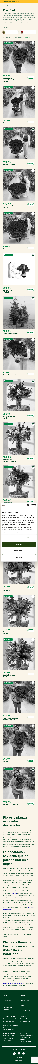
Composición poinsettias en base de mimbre (10, 79)
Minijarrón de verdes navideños (10, 589)
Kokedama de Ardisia (10, 804)
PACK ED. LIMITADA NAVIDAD (9, 291)
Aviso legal (19, 1057)
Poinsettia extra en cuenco (9, 206)
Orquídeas (22, 1005)
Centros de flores (7, 1000)
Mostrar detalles (26, 538)
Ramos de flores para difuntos (10, 1025)
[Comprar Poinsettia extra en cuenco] (19, 185)
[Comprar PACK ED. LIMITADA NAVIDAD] (19, 269)
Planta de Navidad (9, 375)
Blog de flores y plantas (8, 1035)
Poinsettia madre (9, 164)
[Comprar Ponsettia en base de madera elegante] (19, 697)
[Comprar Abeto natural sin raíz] (19, 312)
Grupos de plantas (24, 1000)
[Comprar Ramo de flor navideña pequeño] (19, 438)
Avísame (30, 77)
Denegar (19, 557)
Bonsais (22, 1008)
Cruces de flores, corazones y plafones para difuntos (10, 1028)
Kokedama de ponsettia (7, 762)
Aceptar (19, 544)
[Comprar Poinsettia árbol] (19, 102)
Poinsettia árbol (8, 123)
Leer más (5, 27)
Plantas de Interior (24, 998)
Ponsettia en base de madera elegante (10, 719)
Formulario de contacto (25, 1041)
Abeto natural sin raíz (10, 333)
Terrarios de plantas (25, 1010)
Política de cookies (19, 1060)
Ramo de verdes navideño (8, 632)
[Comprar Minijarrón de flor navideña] (19, 395)
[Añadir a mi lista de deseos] (33, 43)
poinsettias (14, 893)
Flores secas (6, 1009)
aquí (14, 529)
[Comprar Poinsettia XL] (19, 228)
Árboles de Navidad (12, 32)
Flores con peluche (7, 1007)
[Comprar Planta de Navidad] (19, 354)
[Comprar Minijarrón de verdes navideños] (19, 568)
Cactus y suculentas (25, 1013)
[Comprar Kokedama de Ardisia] (19, 783)
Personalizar (18, 550)
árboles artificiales (20, 983)
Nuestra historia (7, 1040)
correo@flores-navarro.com (27, 1035)
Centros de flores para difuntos (8, 1022)
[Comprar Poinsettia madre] (19, 143)
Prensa (4, 1043)
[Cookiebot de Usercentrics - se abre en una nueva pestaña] (27, 505)
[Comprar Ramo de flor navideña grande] (19, 481)
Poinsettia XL (7, 249)
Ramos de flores (7, 998)
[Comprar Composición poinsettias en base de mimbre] (19, 57)
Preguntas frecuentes (8, 1038)
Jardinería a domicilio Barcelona (25, 1022)
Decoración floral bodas (26, 1019)
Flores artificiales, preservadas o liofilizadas (10, 1004)
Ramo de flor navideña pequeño (9, 460)
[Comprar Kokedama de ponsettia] (19, 740)
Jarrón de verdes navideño (9, 676)
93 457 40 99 (23, 1033)
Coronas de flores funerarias (10, 1019)
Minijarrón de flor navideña (9, 417)
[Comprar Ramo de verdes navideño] (19, 611)
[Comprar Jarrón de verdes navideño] (19, 654)
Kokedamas (23, 1003)
